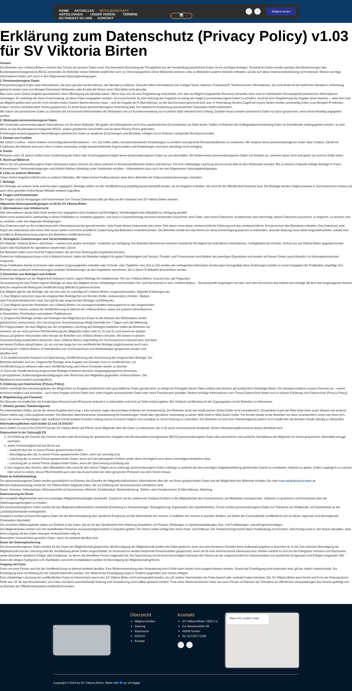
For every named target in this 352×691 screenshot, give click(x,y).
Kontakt (106, 18)
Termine (130, 14)
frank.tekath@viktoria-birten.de (297, 480)
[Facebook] (249, 11)
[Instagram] (257, 11)
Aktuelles (84, 10)
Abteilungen (71, 14)
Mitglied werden (281, 11)
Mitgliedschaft (114, 10)
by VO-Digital (132, 682)
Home (64, 10)
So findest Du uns (75, 18)
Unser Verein (102, 14)
